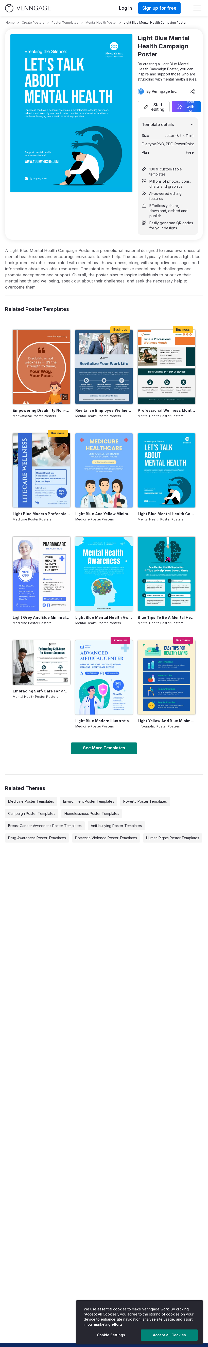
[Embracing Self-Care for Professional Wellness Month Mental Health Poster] (41, 662)
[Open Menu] (197, 8)
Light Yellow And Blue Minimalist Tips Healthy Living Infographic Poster (166, 721)
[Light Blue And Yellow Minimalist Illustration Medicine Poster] (104, 470)
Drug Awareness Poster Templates (37, 838)
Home (10, 22)
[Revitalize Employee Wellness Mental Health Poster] (104, 367)
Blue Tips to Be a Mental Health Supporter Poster (166, 617)
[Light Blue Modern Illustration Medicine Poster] (104, 677)
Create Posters (33, 22)
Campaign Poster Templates (31, 813)
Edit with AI (190, 106)
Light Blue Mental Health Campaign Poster (166, 514)
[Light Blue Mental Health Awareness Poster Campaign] (104, 574)
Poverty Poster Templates (145, 801)
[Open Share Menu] (192, 91)
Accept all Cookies (169, 1335)
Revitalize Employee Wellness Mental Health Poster (104, 410)
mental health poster (101, 22)
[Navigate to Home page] (28, 8)
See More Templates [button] (104, 747)
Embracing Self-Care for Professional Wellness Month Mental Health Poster (41, 691)
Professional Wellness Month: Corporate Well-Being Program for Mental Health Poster (166, 410)
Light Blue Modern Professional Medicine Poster (41, 514)
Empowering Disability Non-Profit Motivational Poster (41, 410)
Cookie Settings (111, 1335)
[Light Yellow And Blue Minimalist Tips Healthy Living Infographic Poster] (166, 677)
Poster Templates (64, 22)
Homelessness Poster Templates (91, 813)
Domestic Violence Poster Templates (106, 838)
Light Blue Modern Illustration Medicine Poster (104, 721)
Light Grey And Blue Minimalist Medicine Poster (41, 617)
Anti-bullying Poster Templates (116, 825)
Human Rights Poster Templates (172, 838)
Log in (125, 8)
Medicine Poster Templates (31, 801)
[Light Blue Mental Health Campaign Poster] (166, 470)
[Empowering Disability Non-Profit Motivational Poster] (41, 367)
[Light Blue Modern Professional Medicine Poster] (41, 470)
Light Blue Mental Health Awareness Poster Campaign (104, 617)
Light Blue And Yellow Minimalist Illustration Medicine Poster (104, 514)
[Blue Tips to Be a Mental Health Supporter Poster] (166, 574)
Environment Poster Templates (88, 801)
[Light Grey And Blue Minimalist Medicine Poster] (41, 574)
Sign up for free (159, 8)
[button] (154, 106)
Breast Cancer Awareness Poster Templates (45, 825)
